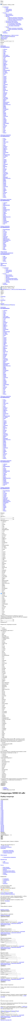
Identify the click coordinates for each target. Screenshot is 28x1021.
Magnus (4, 99)
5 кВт (2, 804)
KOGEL (5, 93)
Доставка (8, 30)
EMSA (4, 65)
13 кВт (2, 813)
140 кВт (2, 826)
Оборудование (4, 251)
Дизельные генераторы (6, 134)
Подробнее (7, 900)
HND (4, 88)
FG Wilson (5, 72)
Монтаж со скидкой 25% (6, 1019)
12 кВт (2, 812)
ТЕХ (4, 128)
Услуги (4, 12)
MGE (4, 100)
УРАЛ (4, 130)
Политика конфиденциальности (8, 893)
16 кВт (2, 817)
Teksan (4, 115)
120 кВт (2, 825)
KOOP (4, 95)
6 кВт (2, 805)
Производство (4, 263)
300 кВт (2, 830)
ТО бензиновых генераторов (14, 24)
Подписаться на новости (6, 847)
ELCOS (5, 62)
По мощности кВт (4, 799)
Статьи (4, 31)
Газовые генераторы (5, 226)
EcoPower (5, 61)
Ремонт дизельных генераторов (15, 28)
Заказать (3, 925)
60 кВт (2, 821)
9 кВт (2, 808)
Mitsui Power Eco (7, 104)
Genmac (5, 81)
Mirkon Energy (6, 102)
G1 (3, 75)
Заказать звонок (4, 37)
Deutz (4, 59)
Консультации (9, 13)
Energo (4, 66)
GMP (4, 83)
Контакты (5, 32)
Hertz (4, 85)
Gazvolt (4, 76)
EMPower (5, 64)
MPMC (4, 106)
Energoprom (5, 68)
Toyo (4, 117)
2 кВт (2, 800)
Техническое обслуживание (12, 22)
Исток (4, 126)
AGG (4, 50)
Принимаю (3, 903)
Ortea (4, 259)
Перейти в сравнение (5, 915)
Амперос (5, 125)
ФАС (4, 131)
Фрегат (4, 132)
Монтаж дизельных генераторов (15, 17)
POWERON (5, 109)
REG (4, 111)
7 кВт (2, 806)
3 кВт (2, 801)
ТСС (4, 129)
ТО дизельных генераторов (14, 23)
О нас (7, 8)
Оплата (7, 11)
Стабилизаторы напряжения (7, 252)
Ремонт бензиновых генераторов (15, 29)
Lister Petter (5, 98)
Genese (4, 79)
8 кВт (2, 807)
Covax (4, 57)
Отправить (3, 949)
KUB (4, 96)
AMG (4, 53)
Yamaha (4, 120)
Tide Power (5, 116)
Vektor (4, 118)
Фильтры (2, 832)
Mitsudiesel (5, 103)
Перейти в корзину (5, 909)
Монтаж (7, 16)
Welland (5, 119)
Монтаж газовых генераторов (15, 19)
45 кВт (2, 820)
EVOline (5, 71)
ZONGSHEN (6, 123)
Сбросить (3, 785)
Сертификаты (9, 10)
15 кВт (2, 815)
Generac (5, 78)
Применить (3, 783)
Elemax (4, 63)
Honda (4, 89)
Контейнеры (3, 265)
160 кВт (2, 827)
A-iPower (5, 49)
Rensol (4, 112)
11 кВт (2, 811)
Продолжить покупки (5, 910)
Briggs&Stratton (6, 56)
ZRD (4, 124)
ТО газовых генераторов (13, 25)
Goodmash (5, 84)
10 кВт (2, 810)
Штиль (4, 261)
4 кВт (2, 803)
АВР (2, 264)
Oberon (4, 258)
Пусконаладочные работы (11, 21)
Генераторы (3, 45)
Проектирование (9, 15)
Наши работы (9, 9)
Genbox (4, 77)
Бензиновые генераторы (6, 199)
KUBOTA (5, 97)
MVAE (4, 108)
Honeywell (5, 90)
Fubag (4, 73)
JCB (4, 91)
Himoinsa (5, 86)
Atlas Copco (5, 55)
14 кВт (2, 814)
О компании (6, 6)
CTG (4, 58)
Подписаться (3, 935)
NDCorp (5, 257)
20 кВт (2, 818)
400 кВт (2, 831)
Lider (4, 256)
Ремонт (7, 26)
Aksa (4, 52)
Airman (4, 51)
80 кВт (2, 823)
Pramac (4, 110)
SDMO (4, 113)
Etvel (4, 69)
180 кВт (2, 828)
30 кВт (2, 819)
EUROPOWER (6, 70)
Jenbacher (5, 92)
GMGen (5, 82)
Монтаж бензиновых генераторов (15, 18)
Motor (4, 105)
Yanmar (4, 122)
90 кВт (2, 824)
